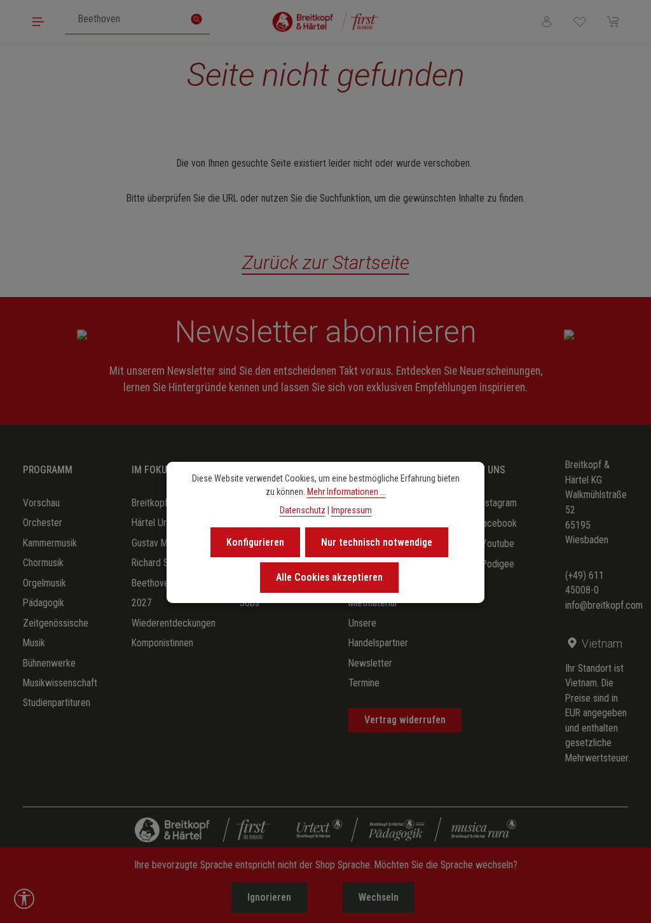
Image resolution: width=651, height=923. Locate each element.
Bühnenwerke (49, 663)
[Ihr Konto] (546, 21)
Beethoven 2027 (153, 593)
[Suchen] (196, 19)
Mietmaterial (372, 603)
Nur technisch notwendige (376, 542)
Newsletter (370, 663)
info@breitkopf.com (604, 605)
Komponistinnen (162, 643)
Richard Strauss (162, 563)
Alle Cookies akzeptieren (329, 577)
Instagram (497, 503)
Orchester (42, 523)
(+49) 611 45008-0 (584, 583)
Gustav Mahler (159, 543)
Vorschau (41, 503)
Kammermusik (50, 543)
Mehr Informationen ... (346, 492)
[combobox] (124, 19)
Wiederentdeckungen (174, 623)
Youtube (497, 544)
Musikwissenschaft (60, 683)
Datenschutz (303, 510)
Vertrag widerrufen (405, 720)
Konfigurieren (255, 542)
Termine (364, 683)
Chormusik (43, 563)
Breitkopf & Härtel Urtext (157, 513)
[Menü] (38, 21)
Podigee (497, 564)
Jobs (249, 603)
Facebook (497, 523)
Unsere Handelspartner (378, 633)
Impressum (351, 510)
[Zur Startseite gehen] (326, 21)
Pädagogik (43, 603)
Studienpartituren (56, 703)
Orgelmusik (44, 583)
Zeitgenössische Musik (55, 633)
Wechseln (379, 897)
